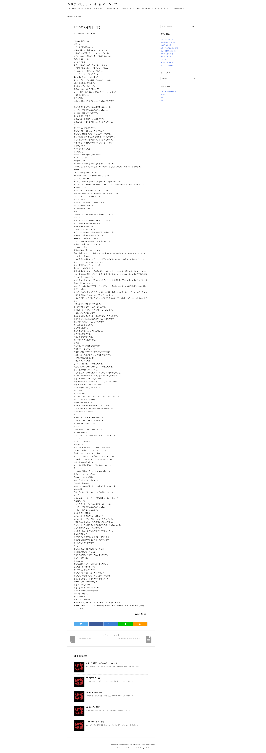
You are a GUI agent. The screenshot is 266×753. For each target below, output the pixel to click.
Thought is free (144, 748)
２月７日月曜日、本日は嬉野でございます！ (102, 663)
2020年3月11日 (166, 57)
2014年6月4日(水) (93, 707)
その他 (163, 94)
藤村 (162, 100)
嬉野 (79, 16)
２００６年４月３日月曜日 (96, 722)
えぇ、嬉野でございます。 (169, 51)
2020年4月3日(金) (167, 54)
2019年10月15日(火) (94, 692)
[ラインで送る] (125, 624)
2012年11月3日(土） (94, 678)
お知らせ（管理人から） (169, 91)
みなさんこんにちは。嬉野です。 (171, 48)
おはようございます (167, 65)
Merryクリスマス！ (167, 39)
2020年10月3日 (166, 45)
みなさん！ (164, 59)
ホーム (71, 16)
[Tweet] (81, 624)
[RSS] (140, 624)
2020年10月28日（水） (168, 42)
